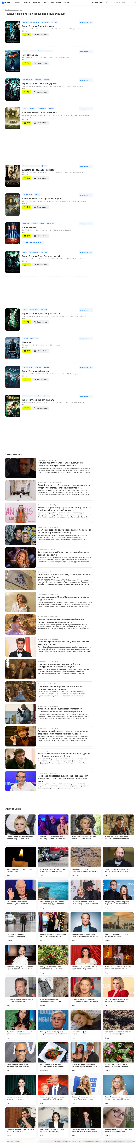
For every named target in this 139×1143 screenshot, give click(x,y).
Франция (57, 230)
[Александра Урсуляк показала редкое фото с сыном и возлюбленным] (53, 1122)
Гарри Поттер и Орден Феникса (38, 26)
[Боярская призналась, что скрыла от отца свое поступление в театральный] (20, 1090)
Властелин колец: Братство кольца (39, 112)
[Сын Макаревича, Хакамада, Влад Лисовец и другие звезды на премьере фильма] (86, 1122)
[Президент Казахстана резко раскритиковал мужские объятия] (53, 1025)
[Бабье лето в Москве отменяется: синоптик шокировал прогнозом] (20, 927)
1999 (32, 345)
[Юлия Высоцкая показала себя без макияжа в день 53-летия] (118, 1090)
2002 (51, 172)
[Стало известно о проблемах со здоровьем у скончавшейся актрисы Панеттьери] (20, 829)
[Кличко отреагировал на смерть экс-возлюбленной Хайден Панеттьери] (53, 1090)
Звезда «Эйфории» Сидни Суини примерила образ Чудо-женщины (63, 598)
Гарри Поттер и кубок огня (35, 371)
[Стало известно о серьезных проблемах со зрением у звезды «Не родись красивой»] (86, 992)
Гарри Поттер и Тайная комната (38, 400)
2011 (53, 316)
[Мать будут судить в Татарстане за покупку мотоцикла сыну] (53, 862)
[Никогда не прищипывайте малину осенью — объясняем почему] (53, 960)
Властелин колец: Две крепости (38, 170)
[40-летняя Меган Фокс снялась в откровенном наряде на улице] (20, 1025)
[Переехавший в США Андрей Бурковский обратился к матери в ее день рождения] (86, 927)
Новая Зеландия (27, 117)
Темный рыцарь (30, 55)
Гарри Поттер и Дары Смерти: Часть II (41, 313)
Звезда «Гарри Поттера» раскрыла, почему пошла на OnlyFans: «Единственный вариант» (64, 508)
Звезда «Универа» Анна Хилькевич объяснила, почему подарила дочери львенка (61, 620)
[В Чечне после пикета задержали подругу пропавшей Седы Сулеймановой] (118, 1122)
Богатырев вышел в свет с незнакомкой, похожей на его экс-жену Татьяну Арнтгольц (64, 531)
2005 (48, 374)
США (71, 29)
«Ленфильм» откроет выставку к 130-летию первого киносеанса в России (64, 575)
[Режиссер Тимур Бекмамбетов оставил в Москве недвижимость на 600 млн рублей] (118, 862)
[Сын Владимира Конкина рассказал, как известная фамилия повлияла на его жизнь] (20, 895)
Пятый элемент (30, 227)
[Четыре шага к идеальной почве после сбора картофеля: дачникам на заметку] (118, 1025)
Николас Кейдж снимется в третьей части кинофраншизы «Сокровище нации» (59, 665)
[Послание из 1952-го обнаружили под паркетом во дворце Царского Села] (86, 862)
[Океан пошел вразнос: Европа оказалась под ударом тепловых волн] (53, 895)
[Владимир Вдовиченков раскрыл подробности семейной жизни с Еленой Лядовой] (118, 895)
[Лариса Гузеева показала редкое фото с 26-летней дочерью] (53, 927)
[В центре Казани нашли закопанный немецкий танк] (53, 992)
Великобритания (79, 29)
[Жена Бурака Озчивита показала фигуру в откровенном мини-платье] (118, 960)
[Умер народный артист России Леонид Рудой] (20, 862)
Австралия (57, 345)
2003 (55, 201)
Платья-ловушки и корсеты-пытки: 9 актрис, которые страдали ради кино (60, 687)
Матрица (26, 342)
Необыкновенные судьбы (13, 10)
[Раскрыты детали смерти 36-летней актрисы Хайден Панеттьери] (118, 992)
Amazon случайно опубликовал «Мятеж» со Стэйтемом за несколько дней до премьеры (60, 710)
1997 (37, 230)
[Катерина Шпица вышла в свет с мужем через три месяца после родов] (20, 960)
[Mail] (3, 2)
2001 (57, 115)
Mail (3, 1141)
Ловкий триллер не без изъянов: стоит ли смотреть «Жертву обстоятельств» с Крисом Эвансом (64, 486)
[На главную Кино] (7, 2)
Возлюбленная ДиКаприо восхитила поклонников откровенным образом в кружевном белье (63, 732)
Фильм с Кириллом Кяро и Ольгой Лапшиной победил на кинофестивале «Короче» (60, 464)
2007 (52, 29)
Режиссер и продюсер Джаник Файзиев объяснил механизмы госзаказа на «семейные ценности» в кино (63, 778)
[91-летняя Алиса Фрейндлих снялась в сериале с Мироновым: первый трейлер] (118, 829)
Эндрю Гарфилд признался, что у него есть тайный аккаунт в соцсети (63, 643)
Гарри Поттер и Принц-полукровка (39, 83)
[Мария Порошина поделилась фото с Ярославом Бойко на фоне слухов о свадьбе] (53, 829)
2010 (53, 259)
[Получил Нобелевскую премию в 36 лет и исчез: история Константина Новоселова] (20, 1122)
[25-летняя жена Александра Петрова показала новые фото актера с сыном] (86, 1057)
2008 (36, 57)
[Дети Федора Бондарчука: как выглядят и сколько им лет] (20, 1057)
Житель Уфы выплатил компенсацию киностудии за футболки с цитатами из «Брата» (64, 754)
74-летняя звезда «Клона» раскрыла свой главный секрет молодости (63, 553)
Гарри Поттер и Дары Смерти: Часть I (41, 256)
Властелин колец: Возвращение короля (42, 198)
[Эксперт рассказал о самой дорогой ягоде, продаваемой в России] (118, 1057)
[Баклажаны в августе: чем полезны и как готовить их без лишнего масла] (53, 1057)
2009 (50, 86)
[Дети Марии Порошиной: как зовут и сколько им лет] (86, 829)
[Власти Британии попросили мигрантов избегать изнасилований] (118, 927)
